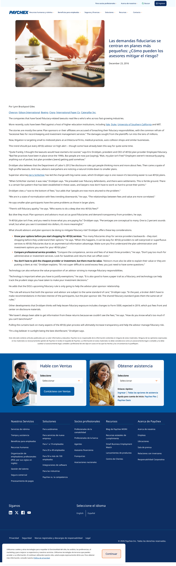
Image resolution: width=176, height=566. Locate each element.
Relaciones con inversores (150, 453)
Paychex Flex (151, 396)
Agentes (78, 444)
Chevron (13, 112)
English (80, 513)
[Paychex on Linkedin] (10, 512)
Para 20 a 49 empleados (54, 450)
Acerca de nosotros (128, 3)
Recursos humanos (20, 447)
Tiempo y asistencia (20, 435)
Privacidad (14, 538)
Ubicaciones (143, 441)
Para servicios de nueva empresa (53, 437)
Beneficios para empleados (68, 12)
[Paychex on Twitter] (16, 512)
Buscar (147, 3)
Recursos (122, 12)
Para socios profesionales (105, 3)
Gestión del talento (19, 468)
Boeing (44, 112)
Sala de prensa (145, 447)
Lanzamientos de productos (119, 453)
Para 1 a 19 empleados (53, 444)
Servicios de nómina (20, 429)
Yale (108, 124)
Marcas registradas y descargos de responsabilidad (58, 538)
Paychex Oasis (124, 400)
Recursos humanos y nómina (40, 12)
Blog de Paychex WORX (116, 429)
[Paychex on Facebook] (23, 512)
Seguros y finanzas (92, 12)
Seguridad (27, 538)
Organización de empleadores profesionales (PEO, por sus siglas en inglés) (23, 458)
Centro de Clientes (114, 459)
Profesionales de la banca (86, 438)
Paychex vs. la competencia (55, 477)
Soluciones (109, 12)
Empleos (142, 435)
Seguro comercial (19, 475)
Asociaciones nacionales (85, 462)
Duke (113, 124)
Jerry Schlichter (37, 174)
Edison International (29, 112)
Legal (88, 538)
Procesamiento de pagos (22, 481)
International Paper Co (68, 112)
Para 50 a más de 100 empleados (52, 458)
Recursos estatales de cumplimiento (116, 437)
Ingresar (122, 392)
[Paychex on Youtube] (29, 512)
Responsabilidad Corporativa (151, 459)
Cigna (52, 112)
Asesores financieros (83, 450)
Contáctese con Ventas (57, 391)
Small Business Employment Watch (119, 446)
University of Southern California (135, 124)
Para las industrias (51, 471)
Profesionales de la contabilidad (83, 431)
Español (91, 513)
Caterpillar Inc (88, 112)
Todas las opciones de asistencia (143, 392)
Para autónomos (50, 429)
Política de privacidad (42, 558)
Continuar (111, 553)
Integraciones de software (55, 465)
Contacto (136, 12)
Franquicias (79, 456)
